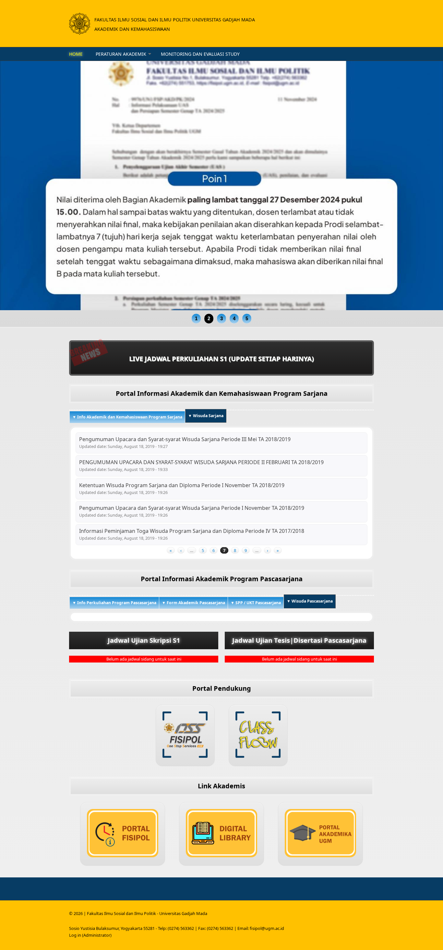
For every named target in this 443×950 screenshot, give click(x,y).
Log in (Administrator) (90, 935)
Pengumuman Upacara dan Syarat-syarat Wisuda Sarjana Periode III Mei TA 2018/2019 (185, 439)
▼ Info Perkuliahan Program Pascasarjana (114, 602)
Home (76, 54)
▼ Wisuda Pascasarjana (311, 601)
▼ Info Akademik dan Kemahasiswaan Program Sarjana (127, 417)
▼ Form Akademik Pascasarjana (193, 602)
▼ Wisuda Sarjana (205, 415)
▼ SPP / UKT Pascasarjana (256, 602)
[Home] (79, 24)
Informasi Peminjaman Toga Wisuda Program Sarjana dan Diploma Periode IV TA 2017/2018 (191, 530)
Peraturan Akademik (121, 54)
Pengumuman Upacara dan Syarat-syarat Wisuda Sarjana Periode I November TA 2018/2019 (191, 507)
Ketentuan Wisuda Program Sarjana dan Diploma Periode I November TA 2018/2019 (181, 485)
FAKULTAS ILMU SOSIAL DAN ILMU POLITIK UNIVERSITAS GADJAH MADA (174, 20)
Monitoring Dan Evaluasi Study (200, 54)
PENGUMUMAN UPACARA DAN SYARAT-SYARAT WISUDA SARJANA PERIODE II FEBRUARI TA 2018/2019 (201, 462)
